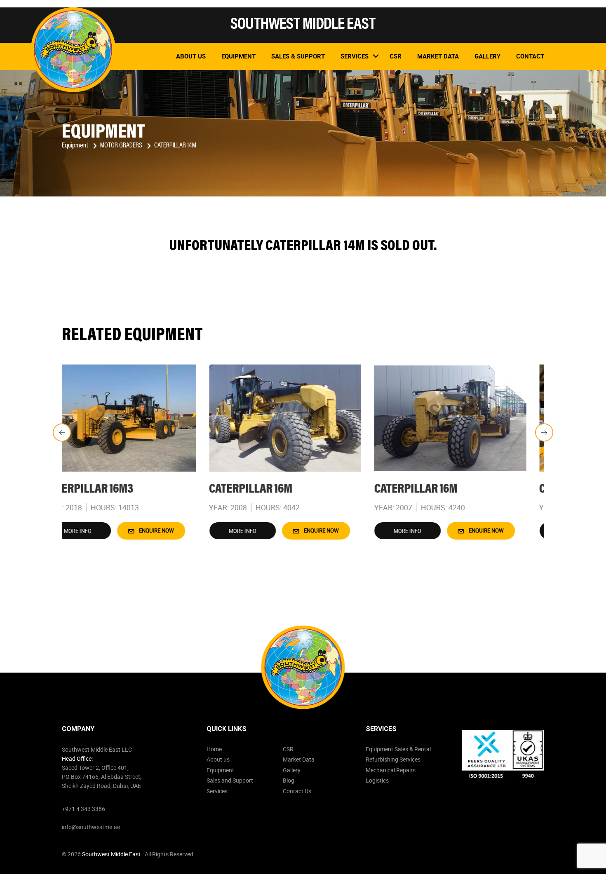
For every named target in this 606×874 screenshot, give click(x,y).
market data (438, 56)
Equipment (238, 56)
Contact (530, 56)
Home (214, 749)
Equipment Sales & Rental (398, 749)
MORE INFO (95, 531)
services (355, 56)
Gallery (487, 56)
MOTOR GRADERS (121, 146)
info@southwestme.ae (91, 827)
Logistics (377, 780)
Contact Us (297, 791)
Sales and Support (230, 780)
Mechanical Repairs (391, 770)
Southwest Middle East (112, 854)
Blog (288, 780)
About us (218, 759)
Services (217, 791)
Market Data (299, 759)
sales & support (298, 56)
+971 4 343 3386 (83, 809)
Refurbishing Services (393, 759)
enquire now (173, 530)
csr (396, 56)
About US (191, 56)
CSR (288, 749)
